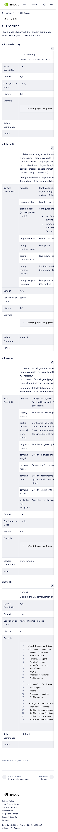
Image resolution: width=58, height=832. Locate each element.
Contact (5, 820)
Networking (25, 4)
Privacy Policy (8, 801)
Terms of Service (9, 807)
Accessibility (7, 810)
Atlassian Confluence (11, 828)
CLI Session (25, 13)
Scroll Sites (36, 825)
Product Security (9, 817)
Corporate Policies (10, 814)
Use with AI (12, 19)
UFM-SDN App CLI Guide (35, 4)
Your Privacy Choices (11, 804)
